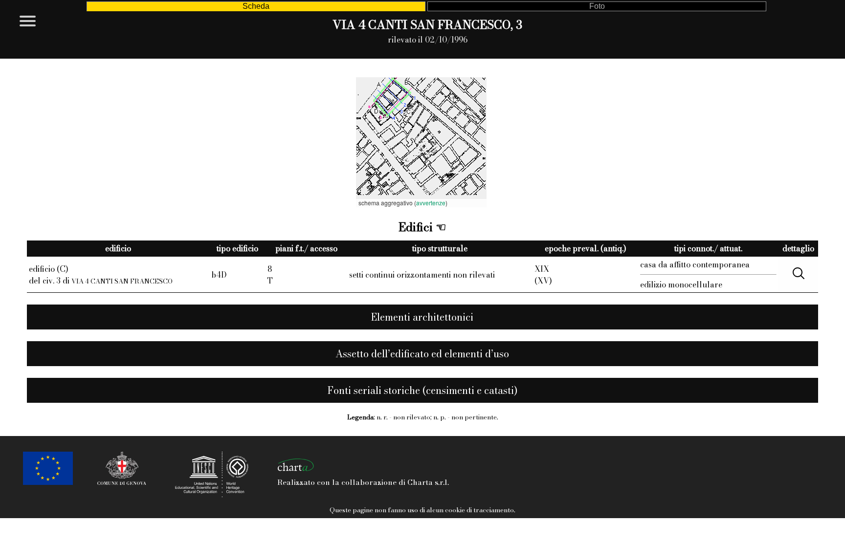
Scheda (256, 6)
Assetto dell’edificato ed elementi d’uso (422, 353)
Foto (597, 6)
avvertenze (430, 202)
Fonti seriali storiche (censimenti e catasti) (422, 390)
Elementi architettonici (422, 317)
